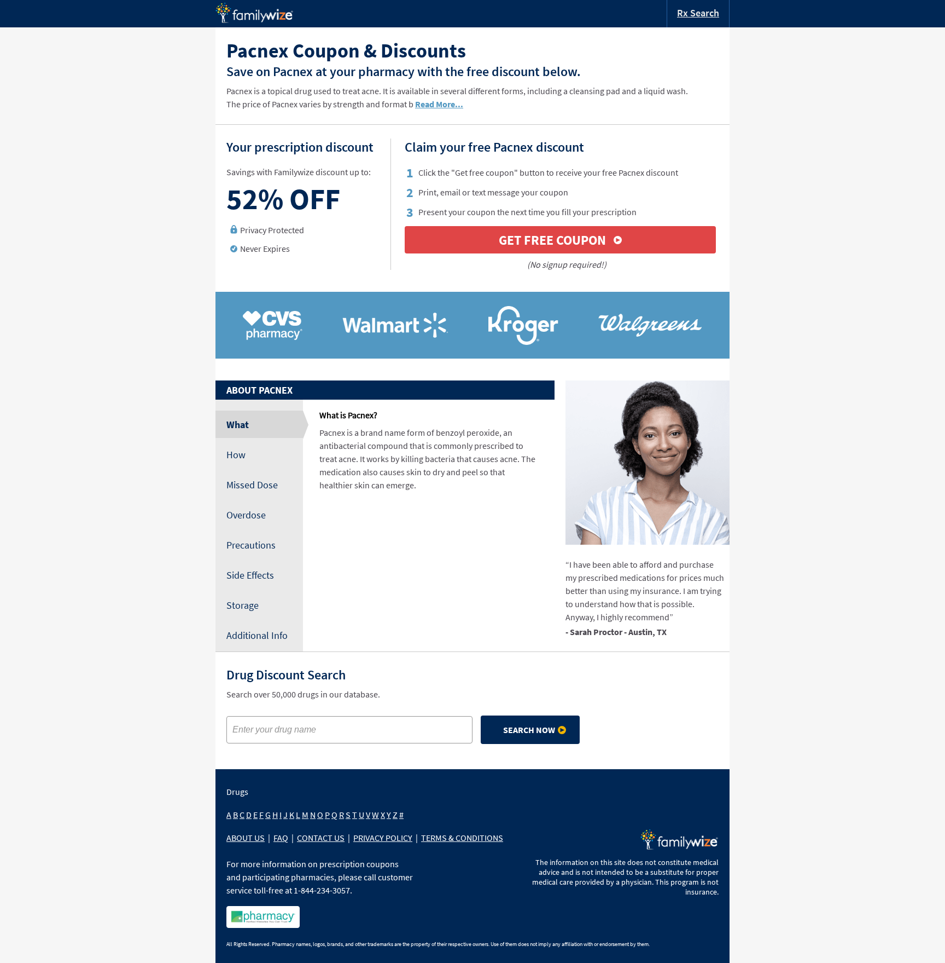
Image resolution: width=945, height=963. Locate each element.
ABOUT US (245, 837)
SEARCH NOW (529, 729)
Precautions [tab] (251, 545)
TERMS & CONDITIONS (462, 837)
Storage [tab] (242, 605)
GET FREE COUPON (552, 240)
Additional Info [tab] (257, 635)
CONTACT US (321, 837)
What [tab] (237, 424)
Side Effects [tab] (250, 575)
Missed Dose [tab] (252, 484)
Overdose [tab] (246, 515)
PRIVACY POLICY (382, 837)
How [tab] (236, 454)
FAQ (280, 837)
